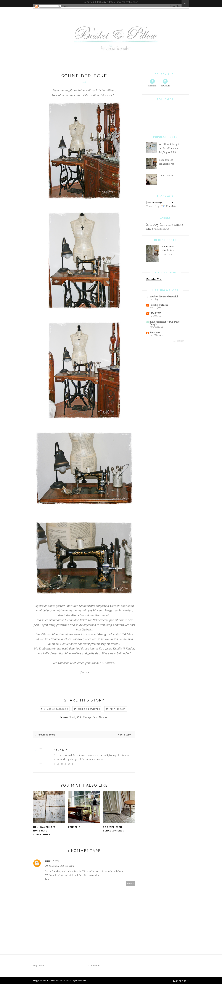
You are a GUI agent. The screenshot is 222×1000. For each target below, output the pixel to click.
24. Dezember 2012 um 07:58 (59, 866)
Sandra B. (61, 750)
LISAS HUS (155, 313)
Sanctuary (155, 332)
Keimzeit (74, 827)
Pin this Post (118, 709)
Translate (171, 206)
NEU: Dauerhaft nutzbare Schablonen (44, 831)
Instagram (165, 86)
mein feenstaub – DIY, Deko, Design (165, 323)
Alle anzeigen (179, 341)
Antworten (130, 883)
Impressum (39, 965)
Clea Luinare (166, 175)
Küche (157, 228)
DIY (170, 224)
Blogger (133, 1)
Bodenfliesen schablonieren (113, 829)
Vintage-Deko (90, 717)
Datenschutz (93, 965)
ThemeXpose (64, 980)
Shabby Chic (75, 717)
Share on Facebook (56, 709)
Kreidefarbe (165, 229)
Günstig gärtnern (159, 305)
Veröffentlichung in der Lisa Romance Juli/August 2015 (169, 148)
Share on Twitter (89, 709)
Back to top (180, 981)
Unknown (52, 861)
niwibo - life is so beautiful (164, 296)
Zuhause (103, 717)
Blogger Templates (40, 980)
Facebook (152, 86)
